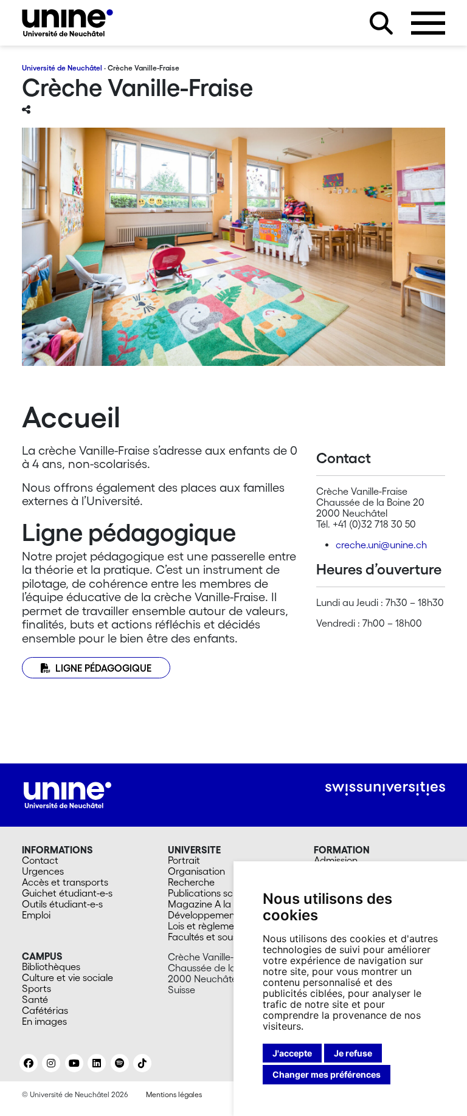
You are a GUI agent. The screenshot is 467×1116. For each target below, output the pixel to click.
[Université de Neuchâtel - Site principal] (67, 793)
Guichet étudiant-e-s (67, 892)
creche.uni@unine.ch (381, 544)
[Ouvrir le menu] (428, 23)
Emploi (36, 914)
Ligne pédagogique (103, 668)
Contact (40, 860)
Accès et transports (65, 882)
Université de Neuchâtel (62, 68)
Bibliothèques (51, 966)
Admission (336, 860)
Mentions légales (174, 1094)
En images (44, 1021)
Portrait (184, 860)
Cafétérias (45, 1010)
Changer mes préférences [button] (326, 1074)
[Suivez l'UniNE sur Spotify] (120, 1063)
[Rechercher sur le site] (381, 23)
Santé (35, 999)
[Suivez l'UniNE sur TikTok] (142, 1063)
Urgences (43, 871)
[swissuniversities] (385, 789)
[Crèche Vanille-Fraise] (67, 22)
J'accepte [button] (292, 1053)
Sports (36, 988)
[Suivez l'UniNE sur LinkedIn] (97, 1063)
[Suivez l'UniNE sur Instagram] (51, 1063)
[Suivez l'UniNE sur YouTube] (74, 1063)
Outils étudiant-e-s (62, 903)
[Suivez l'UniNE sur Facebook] (28, 1063)
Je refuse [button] (353, 1053)
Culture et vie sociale (67, 977)
